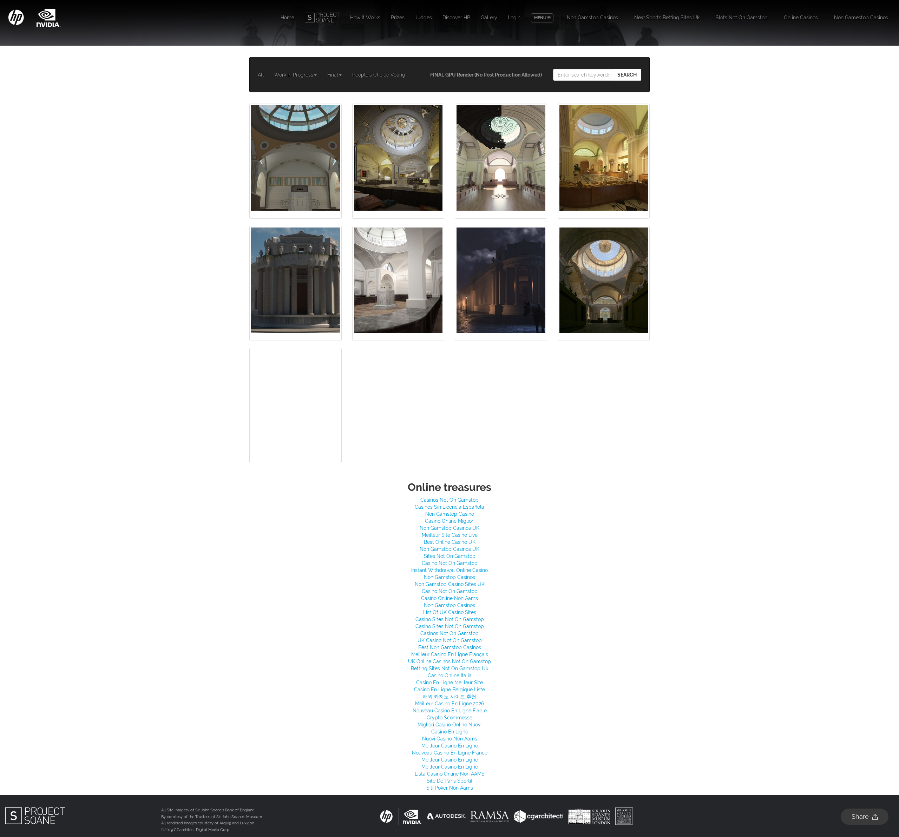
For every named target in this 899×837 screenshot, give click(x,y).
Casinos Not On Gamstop (449, 500)
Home (287, 17)
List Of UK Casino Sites (449, 612)
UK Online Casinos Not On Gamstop (449, 661)
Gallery (489, 17)
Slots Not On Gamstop (742, 17)
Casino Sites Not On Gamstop (449, 619)
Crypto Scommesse (449, 717)
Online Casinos (801, 17)
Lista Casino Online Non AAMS (450, 774)
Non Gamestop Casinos (861, 17)
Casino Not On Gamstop (450, 563)
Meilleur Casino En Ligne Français (449, 654)
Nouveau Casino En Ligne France (449, 753)
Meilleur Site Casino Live (450, 535)
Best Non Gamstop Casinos (449, 647)
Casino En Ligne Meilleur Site (449, 682)
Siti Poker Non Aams (449, 788)
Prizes (398, 17)
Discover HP (456, 17)
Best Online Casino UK (449, 542)
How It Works (365, 17)
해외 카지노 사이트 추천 (449, 696)
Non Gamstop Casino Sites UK (450, 584)
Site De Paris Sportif (450, 781)
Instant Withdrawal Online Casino (449, 570)
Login (514, 17)
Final (332, 75)
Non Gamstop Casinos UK (449, 528)
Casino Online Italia (450, 675)
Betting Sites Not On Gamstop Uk (449, 668)
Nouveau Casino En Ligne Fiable (450, 710)
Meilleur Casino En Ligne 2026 (449, 703)
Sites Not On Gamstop (449, 556)
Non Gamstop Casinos (592, 17)
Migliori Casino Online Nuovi (449, 724)
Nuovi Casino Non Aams (449, 739)
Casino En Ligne (449, 731)
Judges (423, 17)
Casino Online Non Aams (449, 598)
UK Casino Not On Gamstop (450, 640)
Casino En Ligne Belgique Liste (449, 689)
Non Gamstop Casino (449, 514)
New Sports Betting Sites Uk (667, 17)
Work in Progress (293, 75)
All (261, 75)
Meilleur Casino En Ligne (449, 746)
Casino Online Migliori (449, 521)
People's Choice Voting (378, 75)
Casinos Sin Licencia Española (449, 507)
